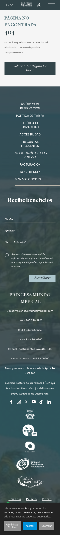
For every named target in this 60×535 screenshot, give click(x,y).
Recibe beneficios (30, 201)
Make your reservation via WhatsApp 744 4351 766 (30, 370)
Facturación (30, 164)
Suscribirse (42, 278)
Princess (14, 499)
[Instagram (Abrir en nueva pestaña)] (19, 402)
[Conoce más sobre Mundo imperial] (30, 487)
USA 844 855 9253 (31, 330)
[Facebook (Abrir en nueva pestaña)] (11, 402)
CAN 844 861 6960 (31, 339)
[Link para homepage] (26, 5)
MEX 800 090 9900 (31, 320)
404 (9, 32)
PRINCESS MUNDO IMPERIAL (30, 298)
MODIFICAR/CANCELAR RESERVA (31, 155)
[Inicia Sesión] (39, 5)
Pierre (47, 499)
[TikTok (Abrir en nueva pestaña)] (41, 402)
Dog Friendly (30, 172)
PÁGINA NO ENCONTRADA (20, 21)
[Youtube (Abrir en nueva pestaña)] (34, 402)
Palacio (31, 499)
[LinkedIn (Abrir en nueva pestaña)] (49, 402)
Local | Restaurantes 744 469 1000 (31, 349)
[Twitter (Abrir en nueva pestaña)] (26, 402)
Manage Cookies (28, 179)
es (8, 5)
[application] (30, 519)
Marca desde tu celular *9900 (31, 358)
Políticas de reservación (30, 106)
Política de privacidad (30, 125)
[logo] (30, 430)
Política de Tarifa (30, 116)
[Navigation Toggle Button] (51, 5)
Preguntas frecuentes (30, 144)
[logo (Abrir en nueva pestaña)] (30, 414)
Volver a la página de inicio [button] (30, 69)
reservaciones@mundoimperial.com (31, 311)
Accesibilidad (30, 134)
